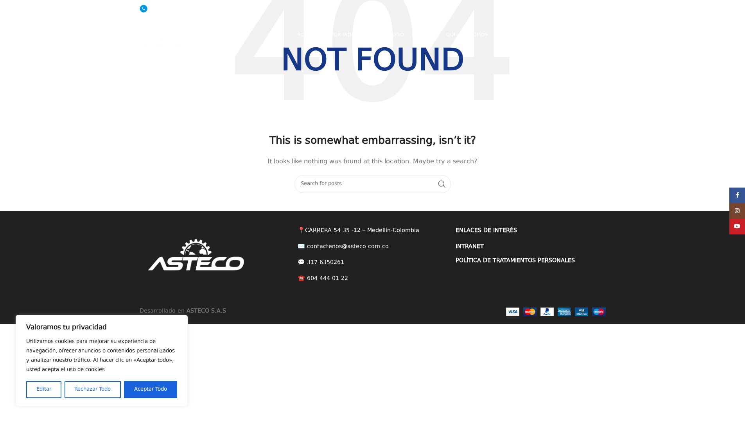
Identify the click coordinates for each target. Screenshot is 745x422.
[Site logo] (175, 34)
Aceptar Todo (150, 389)
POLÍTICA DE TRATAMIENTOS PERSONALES (515, 261)
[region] (102, 360)
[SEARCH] (442, 184)
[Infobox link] (163, 8)
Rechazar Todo (92, 389)
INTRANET (470, 247)
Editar (43, 389)
